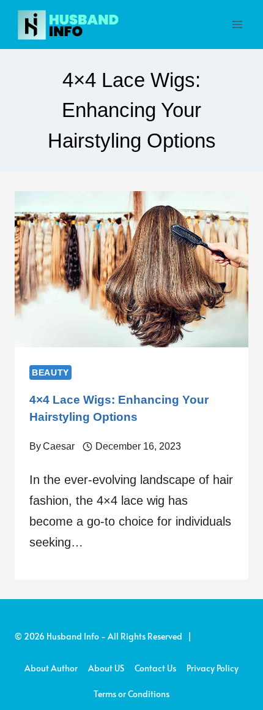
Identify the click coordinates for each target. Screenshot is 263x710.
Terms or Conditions (131, 694)
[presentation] (131, 269)
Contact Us (155, 668)
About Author (51, 668)
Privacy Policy (213, 668)
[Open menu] (237, 24)
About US (106, 668)
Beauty (50, 372)
